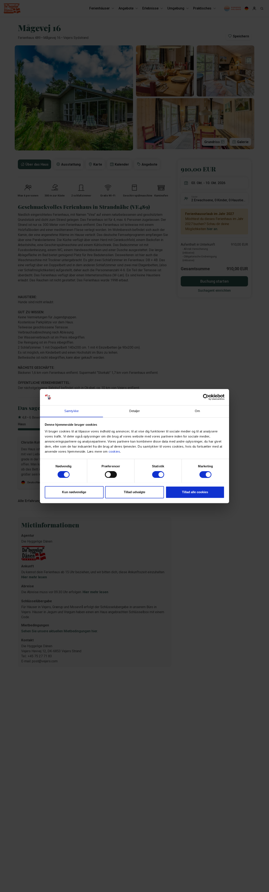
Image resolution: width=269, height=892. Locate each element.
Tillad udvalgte (134, 492)
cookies (114, 451)
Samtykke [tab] (71, 411)
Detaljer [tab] (134, 411)
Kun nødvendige (74, 492)
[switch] (111, 474)
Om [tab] (197, 411)
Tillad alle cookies (195, 492)
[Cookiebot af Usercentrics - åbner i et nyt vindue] (206, 397)
